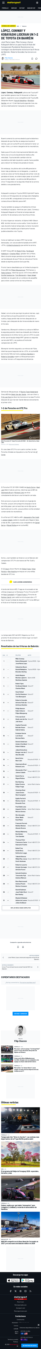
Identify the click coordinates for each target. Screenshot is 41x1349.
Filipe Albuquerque (18, 270)
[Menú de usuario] (37, 3)
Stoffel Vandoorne (7, 275)
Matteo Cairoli (6, 597)
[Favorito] (32, 59)
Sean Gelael (32, 275)
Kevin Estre (31, 487)
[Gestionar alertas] (23, 947)
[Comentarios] (37, 59)
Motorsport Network (16, 1344)
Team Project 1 (22, 594)
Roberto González (7, 356)
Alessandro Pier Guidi (31, 517)
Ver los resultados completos (20, 908)
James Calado (7, 520)
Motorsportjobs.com (21, 1305)
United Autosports (13, 245)
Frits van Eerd (6, 397)
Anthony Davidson (27, 354)
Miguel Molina (11, 525)
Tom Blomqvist (20, 275)
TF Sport (6, 569)
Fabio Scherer (6, 273)
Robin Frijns (21, 251)
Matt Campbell (8, 594)
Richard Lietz (19, 492)
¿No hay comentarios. (20, 982)
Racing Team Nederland (29, 392)
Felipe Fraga (26, 569)
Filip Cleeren (9, 58)
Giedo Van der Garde (18, 394)
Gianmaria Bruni (7, 492)
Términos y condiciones (14, 1339)
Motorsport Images (14, 444)
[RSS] (30, 1291)
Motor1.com (20, 1302)
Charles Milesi (15, 254)
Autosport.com (20, 1308)
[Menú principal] (3, 2)
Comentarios (20, 1319)
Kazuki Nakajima (20, 100)
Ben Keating (12, 571)
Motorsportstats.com (20, 1311)
